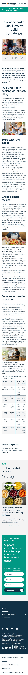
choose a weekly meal (18, 318)
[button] (22, 3)
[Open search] (22, 3)
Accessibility (5, 661)
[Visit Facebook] (3, 629)
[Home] (2, 9)
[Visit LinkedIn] (17, 629)
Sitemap (4, 657)
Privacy (21, 657)
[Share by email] (11, 58)
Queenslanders (7, 611)
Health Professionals (9, 614)
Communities (6, 618)
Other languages (6, 668)
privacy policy (16, 570)
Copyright (9, 657)
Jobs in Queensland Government (10, 664)
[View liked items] (18, 3)
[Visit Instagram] (7, 629)
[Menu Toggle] (25, 3)
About (4, 608)
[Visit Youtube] (12, 629)
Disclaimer (16, 657)
